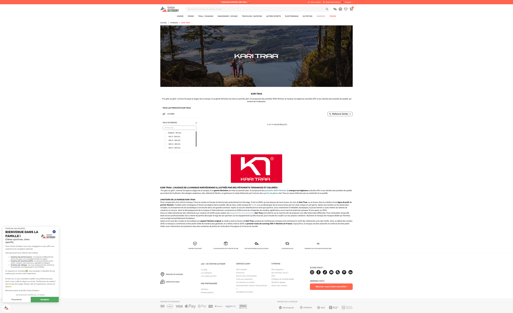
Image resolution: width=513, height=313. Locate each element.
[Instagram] (312, 272)
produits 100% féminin (275, 190)
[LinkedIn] (350, 272)
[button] (320, 16)
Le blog (204, 269)
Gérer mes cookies (279, 285)
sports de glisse (270, 193)
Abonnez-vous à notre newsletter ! (331, 286)
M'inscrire (240, 273)
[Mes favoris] (345, 9)
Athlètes (204, 289)
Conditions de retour (244, 292)
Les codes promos (208, 276)
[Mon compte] (340, 9)
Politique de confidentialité (282, 279)
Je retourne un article (245, 282)
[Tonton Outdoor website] (169, 9)
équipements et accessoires (242, 213)
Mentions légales (278, 282)
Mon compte (241, 269)
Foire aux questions (244, 279)
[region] (179, 140)
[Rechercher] (327, 9)
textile (253, 205)
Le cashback (206, 273)
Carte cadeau (316, 2)
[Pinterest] (344, 272)
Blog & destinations (333, 2)
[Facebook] (318, 272)
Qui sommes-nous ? (279, 273)
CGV (273, 276)
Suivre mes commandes (246, 276)
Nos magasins (277, 269)
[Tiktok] (325, 272)
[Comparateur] (335, 9)
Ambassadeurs (207, 292)
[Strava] (338, 272)
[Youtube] (331, 272)
